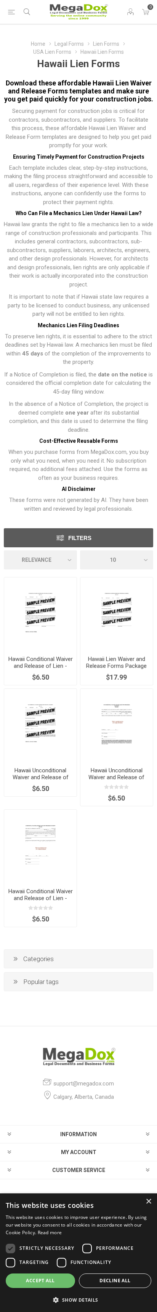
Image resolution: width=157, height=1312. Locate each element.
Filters (79, 538)
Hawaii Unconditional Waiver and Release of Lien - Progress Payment (116, 777)
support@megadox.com (83, 1083)
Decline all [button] (114, 1280)
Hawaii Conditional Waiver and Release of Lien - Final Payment (40, 666)
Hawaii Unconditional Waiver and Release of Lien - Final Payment (41, 777)
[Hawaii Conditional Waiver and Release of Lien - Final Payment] (40, 613)
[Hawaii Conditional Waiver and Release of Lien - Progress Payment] (40, 846)
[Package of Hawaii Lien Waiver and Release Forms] (116, 613)
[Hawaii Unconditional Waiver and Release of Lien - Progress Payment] (116, 725)
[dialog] (78, 1252)
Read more (50, 1232)
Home (38, 44)
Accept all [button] (40, 1280)
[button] (78, 1299)
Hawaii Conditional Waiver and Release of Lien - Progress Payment (40, 898)
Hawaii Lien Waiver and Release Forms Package (116, 662)
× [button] (148, 1201)
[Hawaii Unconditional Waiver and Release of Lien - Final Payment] (40, 725)
